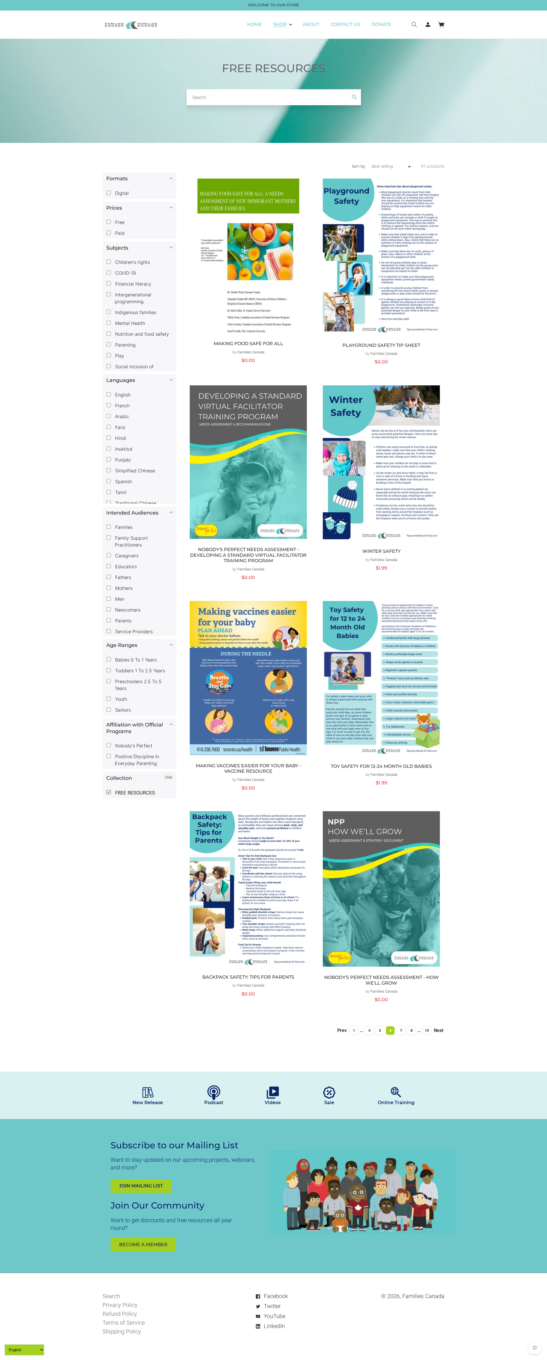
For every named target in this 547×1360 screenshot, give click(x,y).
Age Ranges (121, 645)
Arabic (121, 416)
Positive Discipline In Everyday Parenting (136, 760)
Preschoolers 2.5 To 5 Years (138, 685)
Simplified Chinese (134, 470)
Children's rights (132, 262)
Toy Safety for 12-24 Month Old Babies (381, 766)
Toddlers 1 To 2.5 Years (139, 670)
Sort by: (359, 166)
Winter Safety (381, 551)
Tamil (120, 492)
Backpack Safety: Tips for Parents (248, 977)
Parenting (125, 345)
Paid (119, 233)
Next (438, 1030)
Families (123, 527)
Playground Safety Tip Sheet (381, 345)
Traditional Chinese (135, 503)
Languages (120, 380)
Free (119, 222)
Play (119, 356)
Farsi (119, 427)
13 (427, 1030)
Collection (119, 778)
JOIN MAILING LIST (141, 1186)
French (122, 405)
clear (168, 777)
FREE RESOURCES (134, 793)
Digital (121, 193)
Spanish (123, 481)
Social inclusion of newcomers (134, 370)
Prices (114, 208)
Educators (125, 566)
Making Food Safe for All (248, 343)
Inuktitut (123, 449)
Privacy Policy (120, 1305)
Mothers (123, 588)
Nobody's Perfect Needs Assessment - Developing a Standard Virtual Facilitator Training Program (248, 555)
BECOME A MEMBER (143, 1244)
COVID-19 (125, 273)
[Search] (354, 97)
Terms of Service (124, 1322)
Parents (122, 621)
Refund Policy (120, 1313)
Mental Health (129, 323)
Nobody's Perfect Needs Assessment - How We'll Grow (381, 980)
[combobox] (273, 97)
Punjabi (122, 460)
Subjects (117, 248)
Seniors (122, 710)
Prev (342, 1030)
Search (111, 1296)
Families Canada (423, 1296)
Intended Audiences (132, 513)
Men (119, 599)
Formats (117, 178)
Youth (120, 699)
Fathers (122, 577)
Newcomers (127, 610)
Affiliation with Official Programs (134, 728)
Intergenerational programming (132, 298)
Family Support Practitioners (131, 541)
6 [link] (390, 1030)
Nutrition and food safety (141, 334)
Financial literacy (132, 284)
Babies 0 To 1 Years (135, 660)
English (122, 395)
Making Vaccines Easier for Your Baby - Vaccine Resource (248, 768)
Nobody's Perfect (133, 745)
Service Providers (133, 631)
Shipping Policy (122, 1331)
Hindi (120, 438)
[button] (282, 24)
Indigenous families (135, 312)
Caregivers (126, 555)
